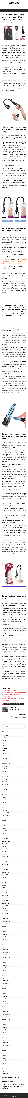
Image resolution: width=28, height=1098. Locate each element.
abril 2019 (4, 939)
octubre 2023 (5, 818)
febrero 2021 (5, 890)
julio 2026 (4, 737)
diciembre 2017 (5, 980)
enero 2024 (4, 810)
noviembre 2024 (6, 787)
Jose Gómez (15, 22)
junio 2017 (4, 996)
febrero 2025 (5, 779)
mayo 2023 (4, 830)
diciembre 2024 (5, 784)
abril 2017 (4, 1001)
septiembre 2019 (6, 926)
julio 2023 (4, 825)
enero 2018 (4, 978)
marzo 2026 (5, 748)
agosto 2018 (5, 960)
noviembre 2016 (6, 1014)
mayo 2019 (4, 936)
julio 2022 (4, 846)
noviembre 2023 (6, 815)
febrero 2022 (5, 859)
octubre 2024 (5, 789)
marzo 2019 (5, 942)
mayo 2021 (4, 882)
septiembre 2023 (6, 820)
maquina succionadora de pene (14, 704)
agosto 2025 (5, 766)
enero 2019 (4, 947)
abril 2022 (4, 854)
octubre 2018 (5, 955)
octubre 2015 (5, 1048)
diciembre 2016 (5, 1011)
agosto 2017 (5, 991)
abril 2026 (4, 745)
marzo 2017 (5, 1004)
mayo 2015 (4, 1060)
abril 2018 (4, 970)
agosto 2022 (5, 843)
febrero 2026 (5, 750)
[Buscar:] (14, 726)
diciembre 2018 (5, 949)
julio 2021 (4, 877)
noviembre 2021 (6, 867)
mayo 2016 (4, 1029)
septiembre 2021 (6, 872)
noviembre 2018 (6, 952)
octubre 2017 (5, 986)
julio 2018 (4, 962)
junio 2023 (4, 828)
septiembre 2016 (6, 1019)
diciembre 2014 (5, 1073)
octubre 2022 (5, 838)
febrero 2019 (5, 944)
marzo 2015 (5, 1066)
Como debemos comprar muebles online (14, 692)
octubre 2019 (5, 924)
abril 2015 (4, 1063)
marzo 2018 (5, 973)
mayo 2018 (4, 967)
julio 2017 (4, 993)
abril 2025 (4, 774)
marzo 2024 (5, 805)
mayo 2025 (4, 771)
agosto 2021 (5, 874)
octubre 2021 (5, 869)
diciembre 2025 (5, 756)
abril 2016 (4, 1032)
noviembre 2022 (6, 836)
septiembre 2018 (6, 957)
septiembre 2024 (6, 792)
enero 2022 (4, 862)
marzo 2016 (5, 1035)
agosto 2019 (5, 929)
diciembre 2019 (5, 918)
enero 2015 (4, 1071)
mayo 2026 (4, 743)
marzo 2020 (5, 913)
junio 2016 (4, 1027)
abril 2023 (4, 833)
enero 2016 (4, 1040)
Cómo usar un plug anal (9, 690)
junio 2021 (4, 880)
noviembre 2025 (6, 758)
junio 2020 (4, 911)
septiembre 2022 (6, 841)
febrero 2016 (5, 1037)
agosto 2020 (5, 905)
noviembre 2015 (6, 1045)
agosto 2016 (5, 1022)
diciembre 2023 (5, 812)
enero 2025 (4, 781)
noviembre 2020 (6, 898)
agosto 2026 (5, 735)
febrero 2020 (5, 916)
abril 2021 (4, 885)
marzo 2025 (5, 776)
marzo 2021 (5, 887)
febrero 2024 (5, 807)
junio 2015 (4, 1058)
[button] (26, 10)
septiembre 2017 (6, 988)
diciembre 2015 (5, 1042)
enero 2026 (4, 753)
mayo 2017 (4, 998)
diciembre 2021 (5, 864)
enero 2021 (4, 893)
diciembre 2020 (5, 895)
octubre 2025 (5, 761)
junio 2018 (4, 965)
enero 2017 (4, 1009)
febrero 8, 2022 (6, 22)
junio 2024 (4, 797)
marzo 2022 (5, 856)
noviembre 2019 (6, 921)
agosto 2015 (5, 1053)
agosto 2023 (5, 823)
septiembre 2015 (6, 1050)
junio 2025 (4, 769)
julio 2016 (4, 1024)
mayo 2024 (4, 800)
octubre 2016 (5, 1017)
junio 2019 (4, 934)
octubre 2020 (5, 900)
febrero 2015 (5, 1068)
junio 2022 (4, 849)
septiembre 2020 (6, 903)
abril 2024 (4, 802)
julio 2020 (4, 908)
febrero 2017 (5, 1006)
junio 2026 (4, 740)
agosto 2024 (5, 794)
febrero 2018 (5, 975)
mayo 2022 (4, 851)
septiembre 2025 (6, 763)
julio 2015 (4, 1055)
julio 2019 (4, 931)
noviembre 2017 (6, 983)
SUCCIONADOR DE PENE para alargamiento (13, 1084)
